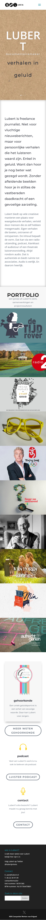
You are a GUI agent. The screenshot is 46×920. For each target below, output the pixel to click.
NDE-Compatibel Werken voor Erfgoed (23, 916)
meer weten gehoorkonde (23, 730)
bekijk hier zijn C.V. (13, 857)
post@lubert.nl (13, 875)
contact (23, 824)
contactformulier (11, 881)
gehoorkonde (23, 700)
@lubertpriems (11, 864)
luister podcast (23, 777)
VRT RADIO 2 (23, 29)
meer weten (23, 91)
